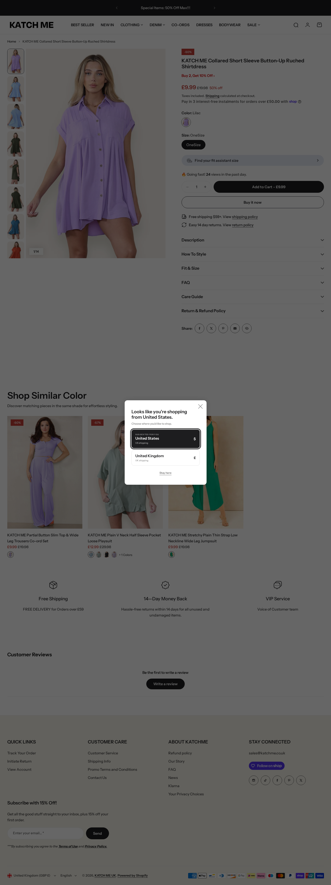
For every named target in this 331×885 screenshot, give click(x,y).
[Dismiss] (200, 406)
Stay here (165, 472)
